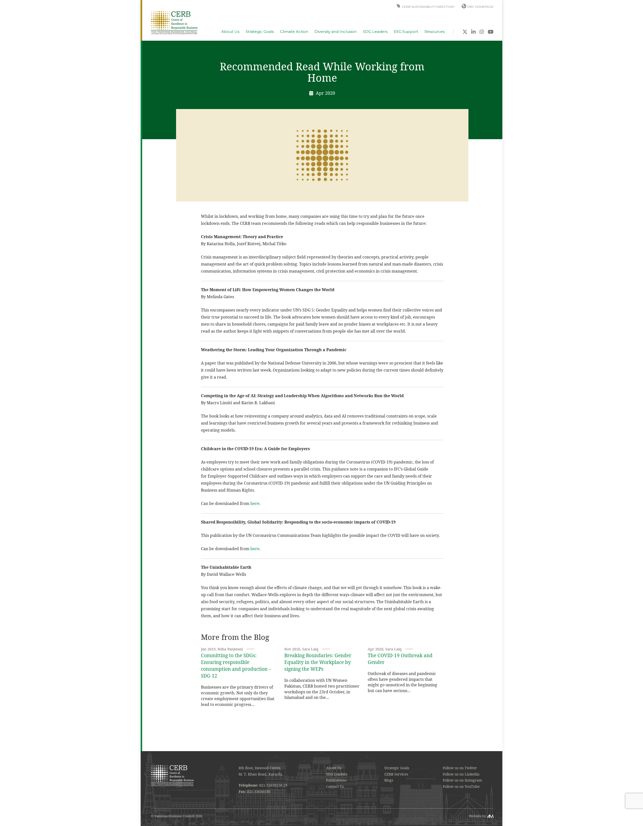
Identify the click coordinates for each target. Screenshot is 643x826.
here (254, 548)
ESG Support (406, 31)
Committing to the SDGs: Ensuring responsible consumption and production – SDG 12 (236, 665)
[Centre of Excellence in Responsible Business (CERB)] (174, 22)
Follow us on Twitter (460, 767)
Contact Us (335, 786)
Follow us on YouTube (461, 786)
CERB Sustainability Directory (428, 7)
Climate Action (294, 31)
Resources (434, 31)
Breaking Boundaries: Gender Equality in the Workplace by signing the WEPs (317, 662)
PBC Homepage (480, 7)
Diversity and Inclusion (335, 31)
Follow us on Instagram (462, 780)
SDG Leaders (375, 31)
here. (255, 503)
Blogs (388, 780)
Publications (336, 780)
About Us (230, 31)
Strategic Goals (260, 31)
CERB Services (396, 774)
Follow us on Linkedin (461, 774)
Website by (477, 816)
